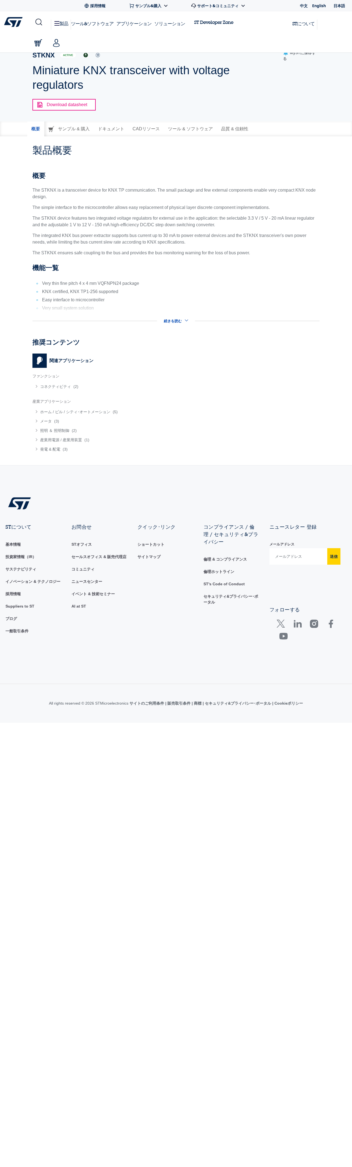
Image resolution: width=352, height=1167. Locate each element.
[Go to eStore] (38, 43)
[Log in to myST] (56, 43)
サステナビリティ (21, 569)
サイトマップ (149, 556)
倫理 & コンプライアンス (225, 559)
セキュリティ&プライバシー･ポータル (238, 703)
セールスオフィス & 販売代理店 (99, 556)
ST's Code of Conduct (224, 584)
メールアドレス (282, 544)
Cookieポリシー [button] (288, 703)
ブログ (11, 618)
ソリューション (169, 23)
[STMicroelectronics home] (14, 22)
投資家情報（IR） (21, 556)
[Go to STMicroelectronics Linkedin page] (297, 625)
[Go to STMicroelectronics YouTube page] (283, 637)
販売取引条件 (179, 703)
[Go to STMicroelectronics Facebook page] (330, 625)
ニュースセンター (87, 581)
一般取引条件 (17, 631)
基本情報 (13, 544)
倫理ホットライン (219, 571)
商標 (198, 703)
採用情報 (13, 594)
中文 (304, 5)
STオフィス (82, 544)
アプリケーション (134, 23)
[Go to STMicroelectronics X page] (282, 625)
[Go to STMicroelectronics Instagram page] (313, 625)
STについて (303, 23)
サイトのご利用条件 (147, 703)
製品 (63, 23)
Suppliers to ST (20, 606)
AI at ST (79, 606)
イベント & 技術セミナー (93, 594)
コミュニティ (83, 569)
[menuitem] (101, 386)
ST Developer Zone (213, 22)
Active (68, 55)
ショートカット (151, 544)
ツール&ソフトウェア (92, 23)
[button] (38, 22)
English (319, 5)
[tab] (35, 129)
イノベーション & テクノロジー (33, 581)
